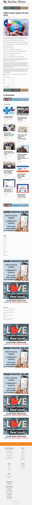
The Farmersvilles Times (9, 449)
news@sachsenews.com (13, 86)
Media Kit (22, 468)
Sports (4, 253)
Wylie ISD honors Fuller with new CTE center (9, 153)
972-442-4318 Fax (9, 496)
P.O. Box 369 (9, 483)
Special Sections (22, 466)
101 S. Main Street (9, 490)
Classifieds (22, 458)
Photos (9, 469)
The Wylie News (9, 455)
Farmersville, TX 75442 (9, 491)
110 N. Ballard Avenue (9, 497)
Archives (9, 468)
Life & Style (5, 242)
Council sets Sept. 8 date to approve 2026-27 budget (9, 172)
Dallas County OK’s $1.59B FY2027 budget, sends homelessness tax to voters (22, 157)
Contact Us (9, 477)
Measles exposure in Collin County (8, 117)
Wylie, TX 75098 (9, 484)
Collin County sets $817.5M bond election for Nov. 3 (8, 190)
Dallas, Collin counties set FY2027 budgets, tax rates (9, 134)
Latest (8, 174)
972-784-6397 (9, 488)
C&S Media (9, 456)
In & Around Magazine (9, 458)
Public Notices (5, 251)
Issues (9, 466)
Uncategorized (5, 255)
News (10, 174)
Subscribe (9, 465)
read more (6, 120)
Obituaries (5, 246)
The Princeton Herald (9, 452)
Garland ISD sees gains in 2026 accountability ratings (21, 175)
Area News (9, 155)
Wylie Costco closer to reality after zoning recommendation (22, 136)
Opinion (4, 249)
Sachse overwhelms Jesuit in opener (9, 308)
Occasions (4, 247)
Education (11, 155)
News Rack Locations (9, 476)
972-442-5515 (9, 495)
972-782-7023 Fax (9, 489)
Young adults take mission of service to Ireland (22, 119)
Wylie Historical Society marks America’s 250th (21, 196)
